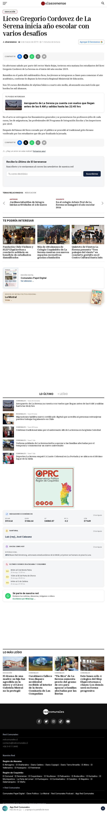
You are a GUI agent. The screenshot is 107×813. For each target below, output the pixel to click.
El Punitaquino (41, 779)
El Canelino (72, 779)
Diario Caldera (37, 765)
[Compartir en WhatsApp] (32, 56)
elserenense (11, 42)
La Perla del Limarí (25, 779)
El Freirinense (34, 768)
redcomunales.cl (10, 739)
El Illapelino (84, 779)
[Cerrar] (103, 808)
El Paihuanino (64, 776)
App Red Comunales (85, 793)
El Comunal (8, 776)
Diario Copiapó (52, 765)
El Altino (85, 765)
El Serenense (21, 776)
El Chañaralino (22, 765)
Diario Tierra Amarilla (70, 765)
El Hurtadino (92, 776)
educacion (31, 193)
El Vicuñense (50, 776)
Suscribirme (92, 174)
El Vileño (21, 782)
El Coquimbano (35, 776)
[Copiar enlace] (44, 56)
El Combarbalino (57, 779)
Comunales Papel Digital (14, 793)
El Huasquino (20, 768)
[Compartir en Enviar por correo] (38, 56)
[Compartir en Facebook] (19, 56)
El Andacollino (78, 776)
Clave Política (32, 793)
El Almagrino (8, 765)
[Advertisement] (53, 325)
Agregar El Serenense (90, 42)
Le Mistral (45, 793)
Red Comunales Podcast (62, 793)
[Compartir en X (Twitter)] (25, 56)
